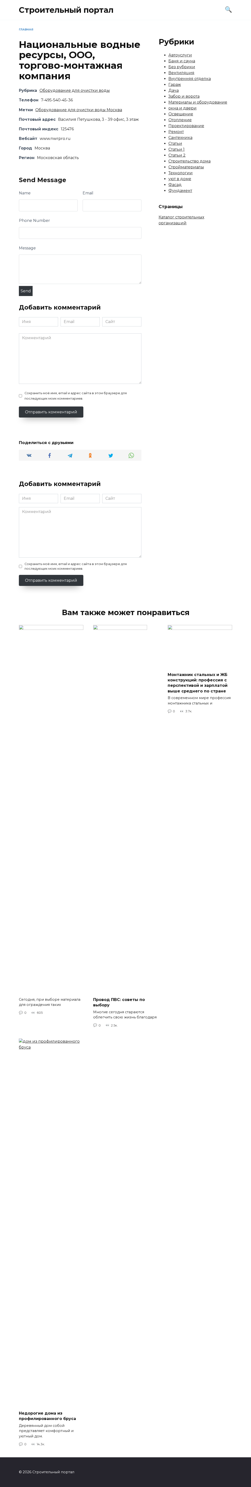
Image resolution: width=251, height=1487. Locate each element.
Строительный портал (66, 10)
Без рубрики (181, 67)
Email (88, 193)
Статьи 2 (177, 155)
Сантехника (180, 137)
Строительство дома (189, 161)
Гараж (174, 84)
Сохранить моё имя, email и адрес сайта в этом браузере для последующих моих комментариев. (76, 395)
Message (27, 248)
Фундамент (180, 190)
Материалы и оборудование (197, 102)
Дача (173, 90)
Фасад (175, 184)
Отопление (180, 120)
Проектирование (186, 125)
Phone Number (34, 220)
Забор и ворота (184, 96)
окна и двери (182, 108)
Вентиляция (181, 72)
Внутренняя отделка (189, 78)
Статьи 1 (176, 149)
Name (25, 193)
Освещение (180, 114)
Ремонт (176, 131)
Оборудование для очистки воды (74, 90)
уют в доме (179, 178)
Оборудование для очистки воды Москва (78, 110)
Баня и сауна (181, 61)
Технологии (180, 173)
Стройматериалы (186, 167)
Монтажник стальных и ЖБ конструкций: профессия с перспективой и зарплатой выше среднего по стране (197, 682)
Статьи (175, 143)
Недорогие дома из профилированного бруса (47, 1416)
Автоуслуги (180, 55)
